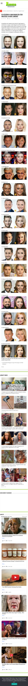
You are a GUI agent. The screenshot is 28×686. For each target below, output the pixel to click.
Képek (10, 18)
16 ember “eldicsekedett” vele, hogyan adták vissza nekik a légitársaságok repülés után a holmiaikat (12, 428)
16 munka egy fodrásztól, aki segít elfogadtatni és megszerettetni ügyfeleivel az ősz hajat (12, 447)
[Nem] (26, 681)
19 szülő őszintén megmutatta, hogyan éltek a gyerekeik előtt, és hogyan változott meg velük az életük (12, 484)
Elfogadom (14, 684)
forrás (2, 366)
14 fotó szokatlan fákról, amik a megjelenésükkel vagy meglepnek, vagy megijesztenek (13, 465)
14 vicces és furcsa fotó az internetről (9, 410)
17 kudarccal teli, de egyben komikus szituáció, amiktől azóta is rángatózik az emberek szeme (13, 393)
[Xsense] (14, 4)
